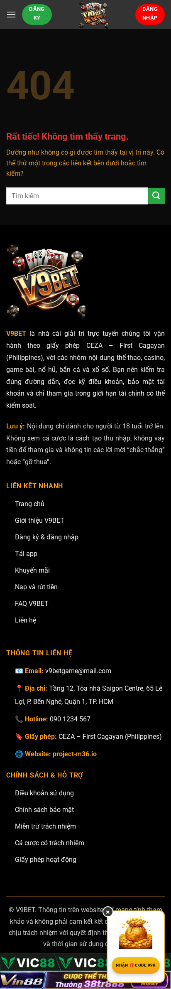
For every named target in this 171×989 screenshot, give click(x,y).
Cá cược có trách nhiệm (49, 843)
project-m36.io (75, 754)
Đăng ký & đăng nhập (46, 537)
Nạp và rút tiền (36, 587)
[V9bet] (93, 14)
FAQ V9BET (32, 604)
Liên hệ (25, 620)
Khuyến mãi (32, 570)
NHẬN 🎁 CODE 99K (136, 965)
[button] (11, 14)
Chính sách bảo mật (44, 810)
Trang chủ (29, 504)
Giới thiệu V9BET (39, 520)
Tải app (26, 554)
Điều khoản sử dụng (44, 793)
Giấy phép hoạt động (45, 860)
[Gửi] (156, 196)
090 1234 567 (70, 719)
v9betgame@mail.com (78, 671)
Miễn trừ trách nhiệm (45, 826)
